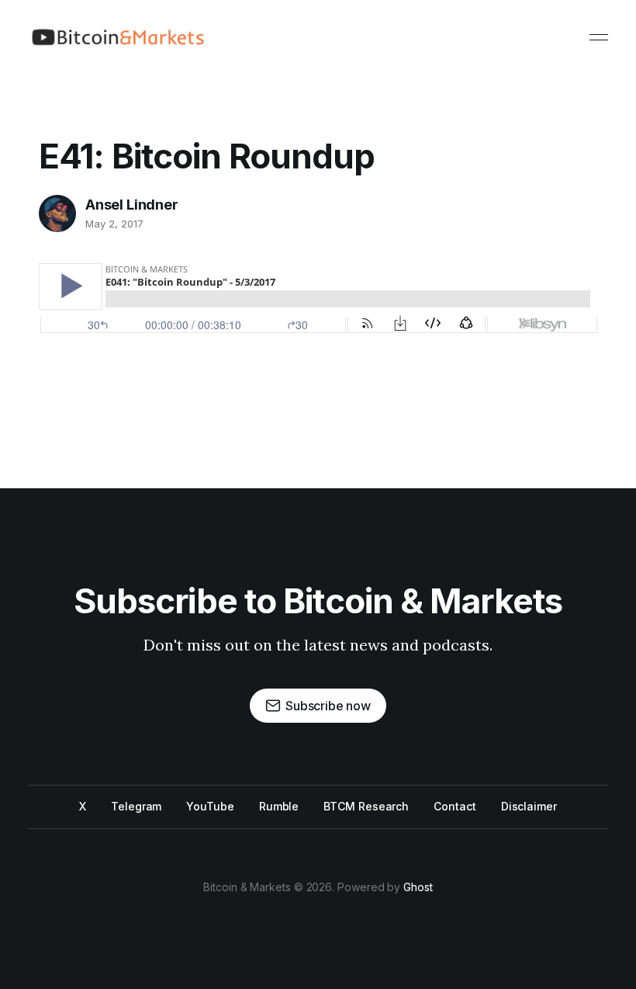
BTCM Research (366, 806)
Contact (454, 806)
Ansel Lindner (131, 204)
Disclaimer (529, 806)
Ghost (418, 887)
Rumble (279, 806)
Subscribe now (328, 705)
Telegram (136, 806)
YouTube (209, 806)
